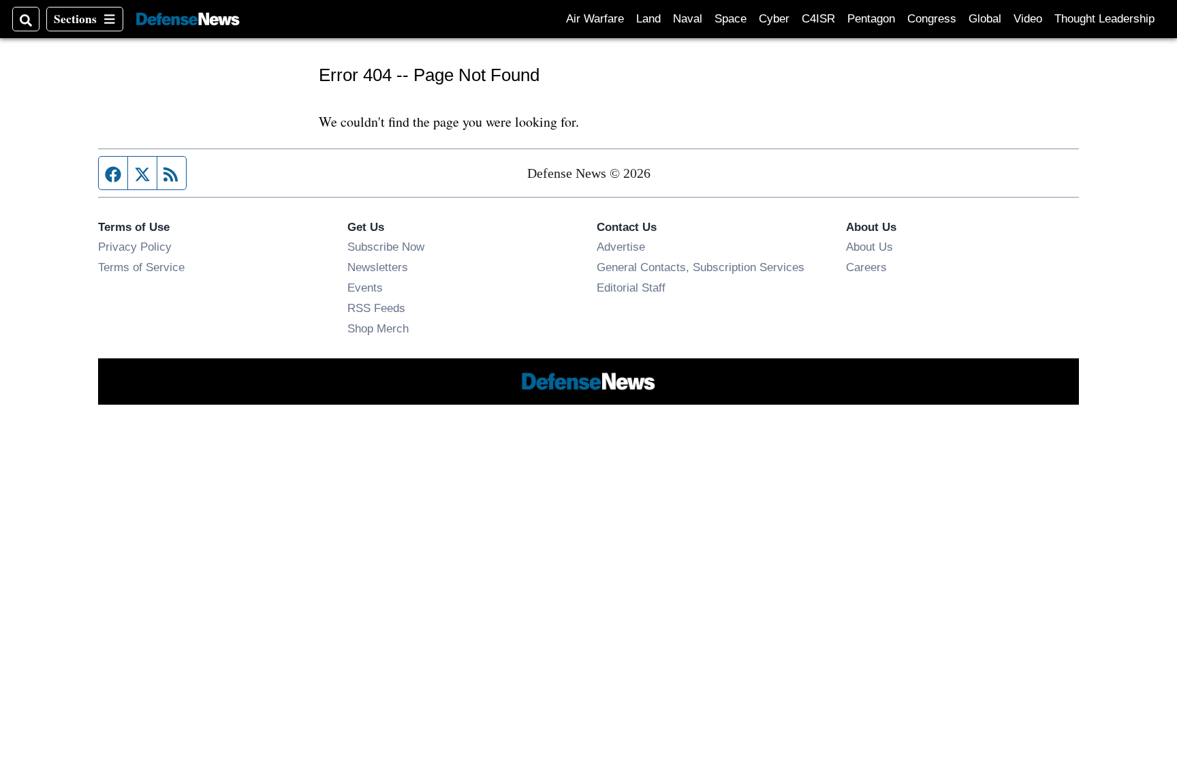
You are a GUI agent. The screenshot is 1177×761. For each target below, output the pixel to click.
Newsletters (377, 267)
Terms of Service (141, 267)
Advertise (621, 246)
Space (731, 19)
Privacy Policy (135, 246)
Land (648, 19)
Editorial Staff (631, 287)
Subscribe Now (385, 246)
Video (1028, 19)
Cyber (774, 19)
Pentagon (871, 19)
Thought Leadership (1104, 19)
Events (365, 287)
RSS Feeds (376, 308)
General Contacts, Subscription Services (700, 267)
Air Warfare (595, 19)
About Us (869, 246)
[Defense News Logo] (188, 19)
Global (985, 19)
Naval (687, 19)
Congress (931, 19)
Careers (866, 267)
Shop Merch (378, 328)
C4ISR (818, 19)
